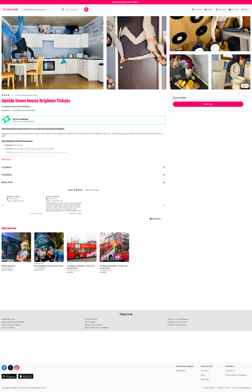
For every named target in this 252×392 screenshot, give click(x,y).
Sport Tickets (90, 322)
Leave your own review (29, 95)
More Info (7, 182)
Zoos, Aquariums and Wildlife (96, 328)
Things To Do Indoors (93, 325)
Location (7, 167)
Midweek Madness (8, 266)
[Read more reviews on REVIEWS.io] (156, 219)
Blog (203, 375)
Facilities (7, 174)
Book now (208, 104)
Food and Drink (91, 319)
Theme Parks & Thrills (11, 325)
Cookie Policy (209, 388)
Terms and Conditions (241, 388)
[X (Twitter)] (10, 367)
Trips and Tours (8, 328)
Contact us (230, 371)
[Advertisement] (126, 295)
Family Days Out (8, 319)
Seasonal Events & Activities (13, 322)
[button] (19, 95)
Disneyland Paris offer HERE (125, 2)
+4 (246, 86)
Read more (6, 159)
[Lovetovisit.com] (10, 9)
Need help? (181, 371)
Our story (205, 371)
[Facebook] (4, 367)
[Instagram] (16, 367)
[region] (84, 205)
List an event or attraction (236, 375)
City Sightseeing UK (73, 270)
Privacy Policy (223, 388)
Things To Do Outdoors (177, 325)
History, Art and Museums (178, 319)
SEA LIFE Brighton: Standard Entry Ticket (48, 266)
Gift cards (205, 379)
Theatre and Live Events (177, 322)
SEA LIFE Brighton (7, 268)
